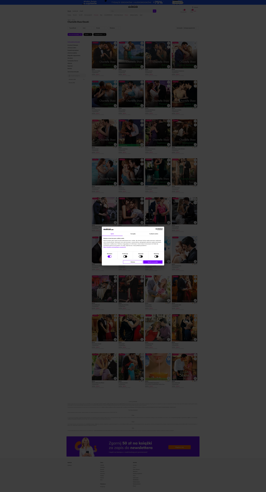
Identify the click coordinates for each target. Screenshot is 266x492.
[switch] (125, 256)
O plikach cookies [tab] (153, 233)
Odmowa (133, 262)
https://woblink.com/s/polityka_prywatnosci (114, 247)
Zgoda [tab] (112, 233)
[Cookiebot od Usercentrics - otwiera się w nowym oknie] (157, 229)
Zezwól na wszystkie (153, 262)
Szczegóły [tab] (133, 233)
